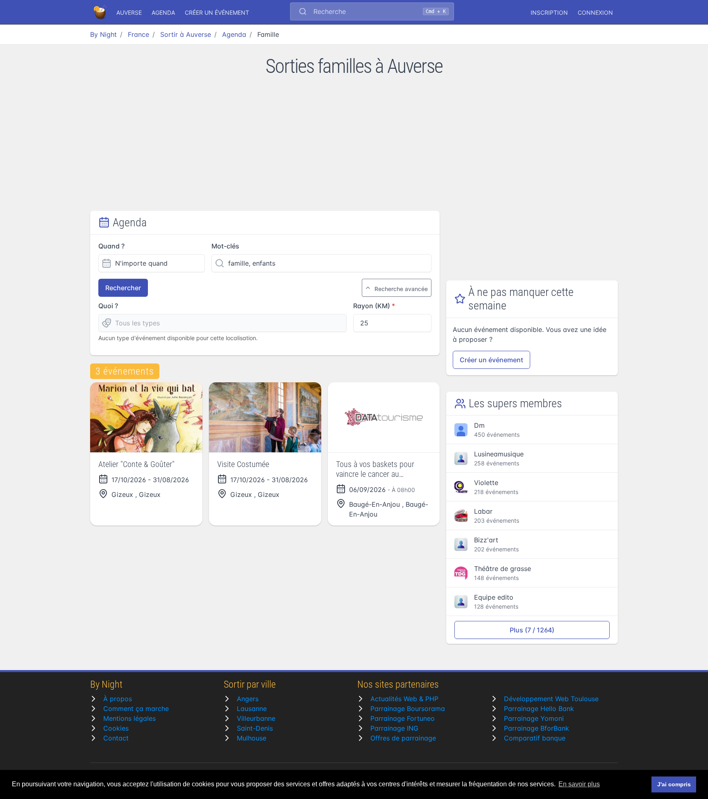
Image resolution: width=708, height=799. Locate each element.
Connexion (595, 12)
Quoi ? (108, 306)
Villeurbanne (256, 718)
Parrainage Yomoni (534, 718)
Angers (248, 699)
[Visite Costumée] (265, 417)
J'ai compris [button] (674, 784)
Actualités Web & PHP (404, 699)
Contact (116, 738)
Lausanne (252, 708)
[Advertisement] (354, 149)
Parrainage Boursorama (407, 708)
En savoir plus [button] (579, 784)
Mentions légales (129, 718)
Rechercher (123, 288)
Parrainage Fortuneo (402, 718)
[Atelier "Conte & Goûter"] (146, 417)
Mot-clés (225, 246)
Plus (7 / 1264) (532, 630)
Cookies (116, 728)
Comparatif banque (534, 738)
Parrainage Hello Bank (539, 708)
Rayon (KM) (371, 306)
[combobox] (372, 12)
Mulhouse (251, 738)
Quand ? (111, 246)
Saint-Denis (255, 728)
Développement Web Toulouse (551, 699)
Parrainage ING (394, 728)
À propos (117, 699)
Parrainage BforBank (536, 728)
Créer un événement (217, 12)
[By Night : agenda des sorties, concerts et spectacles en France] (100, 12)
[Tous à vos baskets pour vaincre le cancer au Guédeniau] (384, 417)
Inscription (549, 12)
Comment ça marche (136, 708)
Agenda (163, 12)
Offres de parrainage (403, 738)
